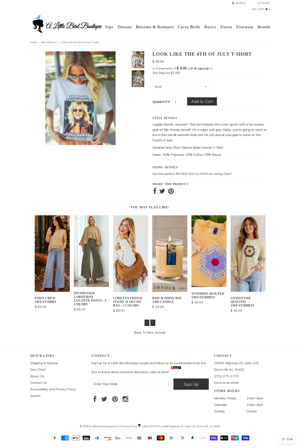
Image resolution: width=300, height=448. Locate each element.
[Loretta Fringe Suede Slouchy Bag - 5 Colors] (130, 291)
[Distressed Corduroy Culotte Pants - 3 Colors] (91, 286)
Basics (210, 27)
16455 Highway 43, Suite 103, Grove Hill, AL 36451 (191, 426)
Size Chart (38, 369)
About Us (37, 376)
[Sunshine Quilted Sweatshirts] (209, 286)
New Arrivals (49, 42)
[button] (209, 68)
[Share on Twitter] (162, 192)
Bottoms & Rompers (155, 27)
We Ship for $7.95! (166, 73)
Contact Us (38, 383)
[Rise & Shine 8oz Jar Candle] (169, 291)
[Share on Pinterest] (171, 192)
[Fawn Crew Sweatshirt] (52, 291)
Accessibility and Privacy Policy (53, 389)
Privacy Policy (129, 426)
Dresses (125, 27)
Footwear (244, 27)
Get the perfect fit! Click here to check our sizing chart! (191, 174)
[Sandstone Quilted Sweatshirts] (248, 291)
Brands (264, 27)
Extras (226, 27)
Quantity (161, 102)
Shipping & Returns (44, 363)
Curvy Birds (189, 27)
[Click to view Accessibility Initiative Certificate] (176, 372)
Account (263, 3)
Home (33, 42)
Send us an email (226, 383)
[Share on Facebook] (154, 192)
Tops (109, 27)
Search (240, 3)
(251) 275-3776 (151, 426)
